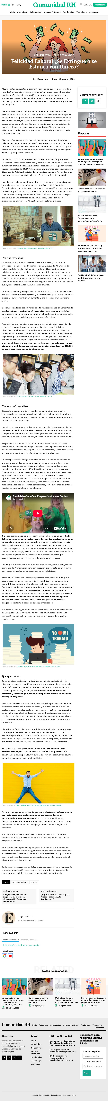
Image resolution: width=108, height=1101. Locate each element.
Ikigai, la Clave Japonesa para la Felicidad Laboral (34, 396)
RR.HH (34, 882)
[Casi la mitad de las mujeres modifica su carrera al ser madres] (92, 263)
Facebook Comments (29, 939)
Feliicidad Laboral (20, 882)
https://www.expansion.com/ (30, 920)
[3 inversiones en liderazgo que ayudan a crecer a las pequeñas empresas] (92, 233)
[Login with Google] (4, 955)
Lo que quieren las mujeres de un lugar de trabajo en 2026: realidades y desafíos (91, 161)
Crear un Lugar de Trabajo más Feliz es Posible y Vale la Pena (38, 666)
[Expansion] (8, 918)
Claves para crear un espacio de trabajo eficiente (91, 190)
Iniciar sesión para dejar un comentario (21, 945)
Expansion (42, 79)
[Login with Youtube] (10, 955)
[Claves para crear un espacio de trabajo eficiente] (92, 177)
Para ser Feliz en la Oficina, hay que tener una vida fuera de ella (39, 805)
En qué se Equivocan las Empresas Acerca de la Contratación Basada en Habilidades (15, 898)
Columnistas (42, 55)
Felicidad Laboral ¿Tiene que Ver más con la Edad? (34, 248)
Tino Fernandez (63, 55)
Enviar (86, 1073)
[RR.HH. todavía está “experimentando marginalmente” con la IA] (92, 203)
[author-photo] (4, 1007)
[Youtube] (19, 1058)
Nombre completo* (91, 1051)
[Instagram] (9, 1058)
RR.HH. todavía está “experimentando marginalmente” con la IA (90, 218)
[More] (98, 101)
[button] (17, 5)
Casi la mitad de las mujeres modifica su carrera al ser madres (91, 278)
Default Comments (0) (10, 939)
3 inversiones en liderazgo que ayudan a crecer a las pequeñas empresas (90, 248)
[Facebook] (85, 101)
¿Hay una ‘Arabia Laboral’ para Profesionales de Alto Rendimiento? (55, 896)
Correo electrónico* (92, 1061)
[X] (91, 101)
